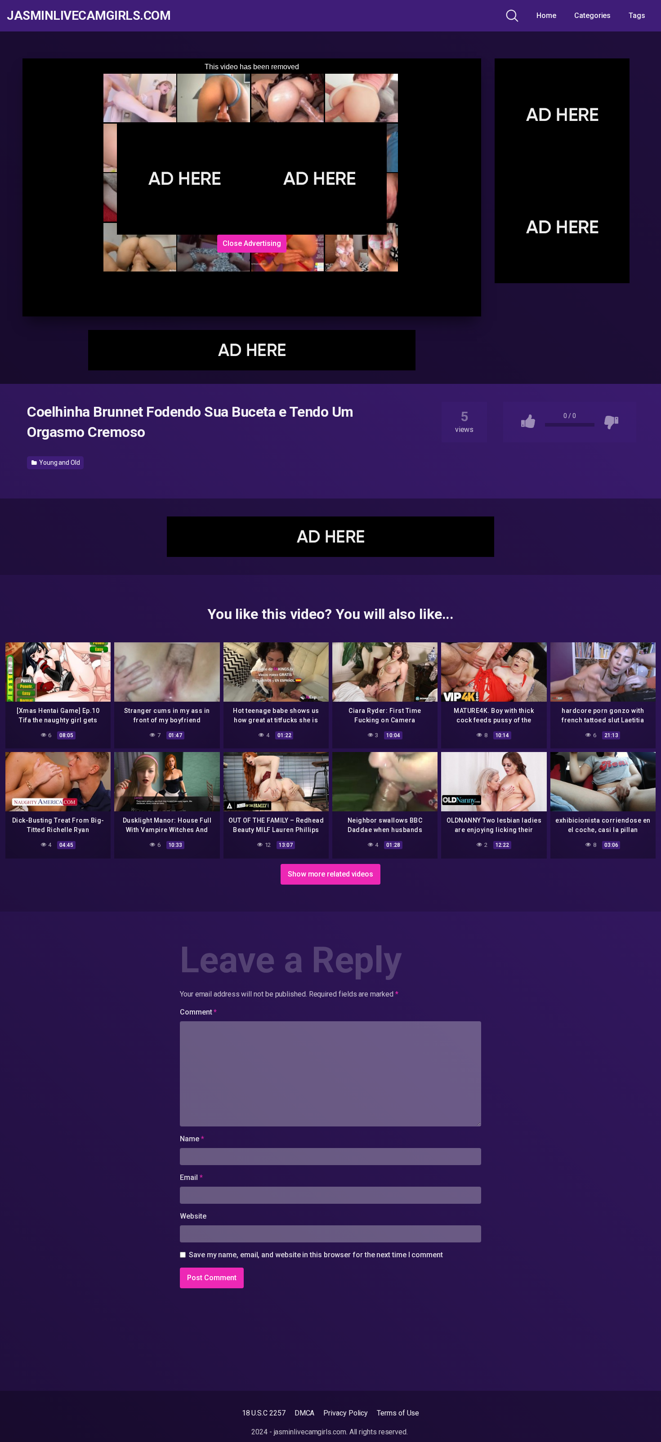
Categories (592, 15)
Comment (198, 1012)
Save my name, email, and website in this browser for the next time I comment (316, 1255)
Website (193, 1216)
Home (546, 15)
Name (192, 1139)
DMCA (305, 1413)
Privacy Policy (345, 1413)
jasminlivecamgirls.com (88, 15)
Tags (637, 15)
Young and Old (59, 462)
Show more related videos (330, 874)
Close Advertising (252, 243)
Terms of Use (398, 1413)
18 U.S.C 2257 (264, 1413)
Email (191, 1177)
